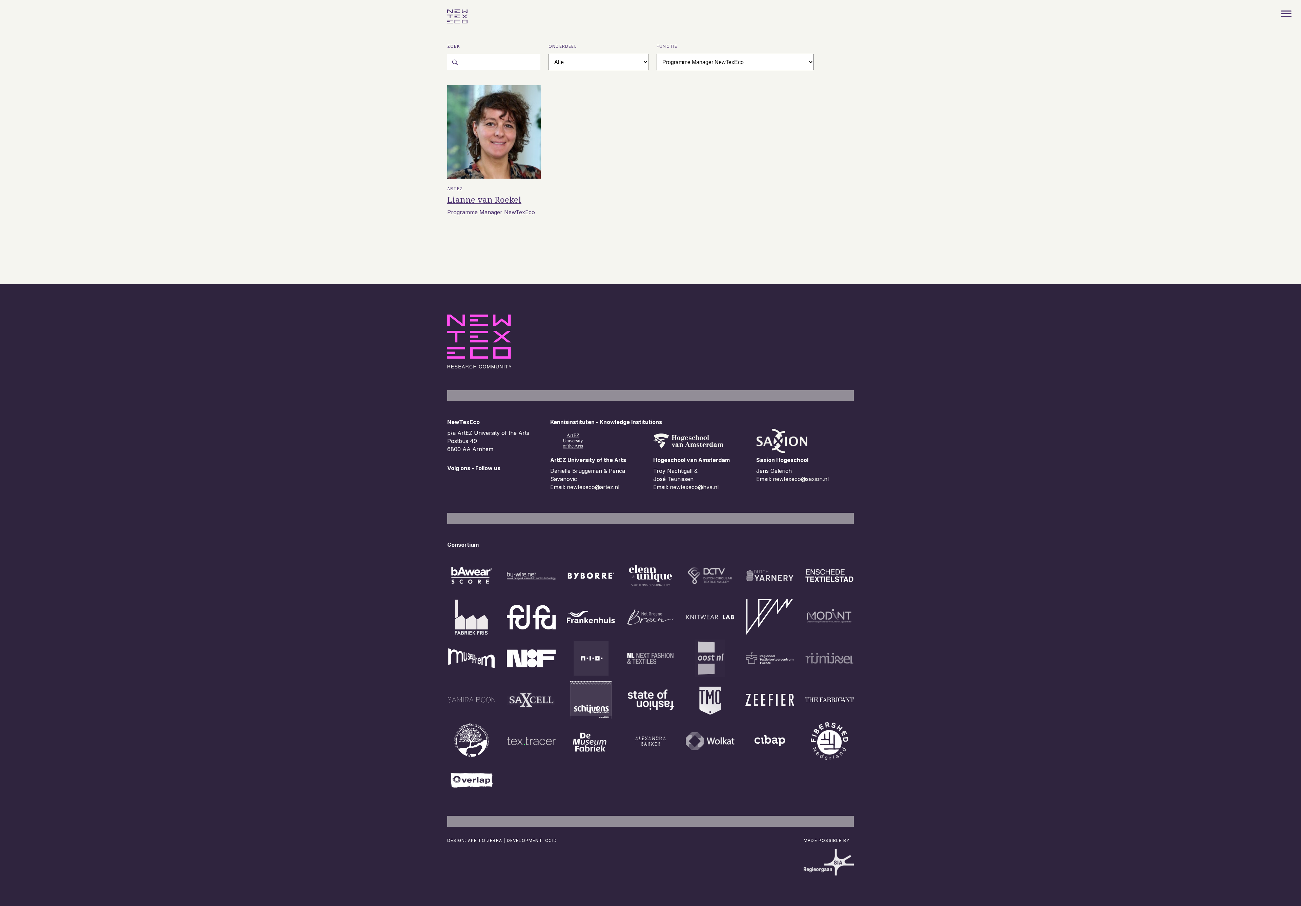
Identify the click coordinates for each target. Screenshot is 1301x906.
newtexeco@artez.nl (593, 487)
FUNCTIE (667, 46)
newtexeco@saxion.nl (801, 479)
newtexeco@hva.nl (694, 487)
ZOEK (453, 46)
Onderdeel (563, 46)
